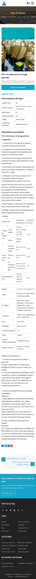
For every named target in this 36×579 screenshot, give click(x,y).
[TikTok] (22, 510)
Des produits (13, 17)
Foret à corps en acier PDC (8, 552)
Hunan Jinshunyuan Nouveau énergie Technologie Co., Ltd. (8, 563)
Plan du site (5, 531)
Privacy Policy (22, 531)
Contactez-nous (7, 493)
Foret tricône (22, 549)
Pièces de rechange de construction (25, 543)
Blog (2, 528)
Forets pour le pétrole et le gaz (9, 546)
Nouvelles (21, 525)
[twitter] (10, 510)
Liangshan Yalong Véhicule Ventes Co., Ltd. (26, 563)
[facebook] (2, 510)
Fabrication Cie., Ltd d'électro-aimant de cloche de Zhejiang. (9, 566)
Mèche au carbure (23, 552)
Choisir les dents (23, 545)
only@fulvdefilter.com (21, 576)
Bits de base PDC (23, 17)
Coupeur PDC (5, 549)
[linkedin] (6, 510)
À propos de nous (23, 522)
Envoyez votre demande (18, 87)
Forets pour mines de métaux (8, 543)
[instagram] (18, 510)
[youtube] (14, 510)
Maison (4, 17)
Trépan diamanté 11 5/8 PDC (16, 459)
